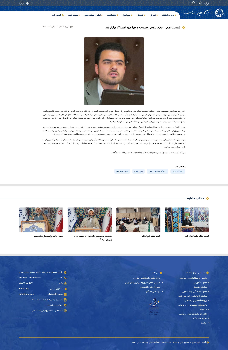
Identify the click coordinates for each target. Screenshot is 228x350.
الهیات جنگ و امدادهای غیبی (196, 236)
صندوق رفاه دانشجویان (150, 287)
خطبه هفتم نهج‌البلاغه (151, 236)
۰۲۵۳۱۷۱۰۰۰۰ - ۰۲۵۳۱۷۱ (30, 277)
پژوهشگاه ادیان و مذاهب (195, 300)
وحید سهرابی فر (122, 171)
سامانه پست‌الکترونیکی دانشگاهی (47, 310)
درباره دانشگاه (168, 15)
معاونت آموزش (200, 282)
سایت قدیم (73, 15)
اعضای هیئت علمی (92, 15)
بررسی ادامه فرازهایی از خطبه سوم (48, 236)
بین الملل (126, 15)
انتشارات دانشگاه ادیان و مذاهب (192, 314)
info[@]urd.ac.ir (26, 294)
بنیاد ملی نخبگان (153, 291)
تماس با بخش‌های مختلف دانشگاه (47, 299)
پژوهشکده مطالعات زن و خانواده (192, 305)
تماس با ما (56, 15)
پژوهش (140, 15)
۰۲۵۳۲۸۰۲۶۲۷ (26, 283)
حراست (203, 323)
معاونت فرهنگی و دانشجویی (194, 291)
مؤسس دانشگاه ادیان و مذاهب (193, 278)
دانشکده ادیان (178, 171)
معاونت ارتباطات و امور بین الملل (192, 296)
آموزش (153, 15)
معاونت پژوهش (200, 287)
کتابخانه (203, 309)
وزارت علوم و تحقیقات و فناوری (146, 278)
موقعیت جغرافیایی (54, 305)
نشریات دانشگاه (200, 318)
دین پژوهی (138, 171)
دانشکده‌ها (111, 15)
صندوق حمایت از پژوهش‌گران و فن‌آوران (142, 282)
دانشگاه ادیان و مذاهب (157, 171)
